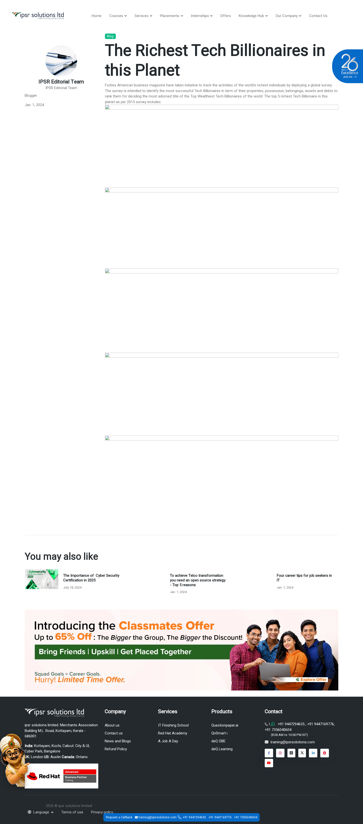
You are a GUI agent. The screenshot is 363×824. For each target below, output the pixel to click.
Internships (200, 16)
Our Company (287, 16)
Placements (169, 16)
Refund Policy (116, 749)
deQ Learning (222, 749)
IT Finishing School (173, 725)
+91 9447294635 (291, 724)
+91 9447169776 (320, 724)
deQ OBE (218, 741)
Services (141, 16)
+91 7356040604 (278, 729)
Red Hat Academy (172, 733)
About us (112, 725)
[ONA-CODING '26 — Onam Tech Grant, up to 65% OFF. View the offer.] (15, 760)
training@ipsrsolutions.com (292, 742)
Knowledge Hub (251, 16)
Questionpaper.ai (224, 725)
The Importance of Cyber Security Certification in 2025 (91, 578)
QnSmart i (219, 733)
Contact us (114, 733)
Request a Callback (119, 817)
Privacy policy (102, 812)
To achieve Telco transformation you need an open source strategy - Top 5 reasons (197, 580)
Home (96, 16)
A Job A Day (168, 741)
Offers (225, 16)
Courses (116, 16)
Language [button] (41, 812)
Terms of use (72, 812)
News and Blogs (118, 741)
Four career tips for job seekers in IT (304, 578)
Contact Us (318, 16)
